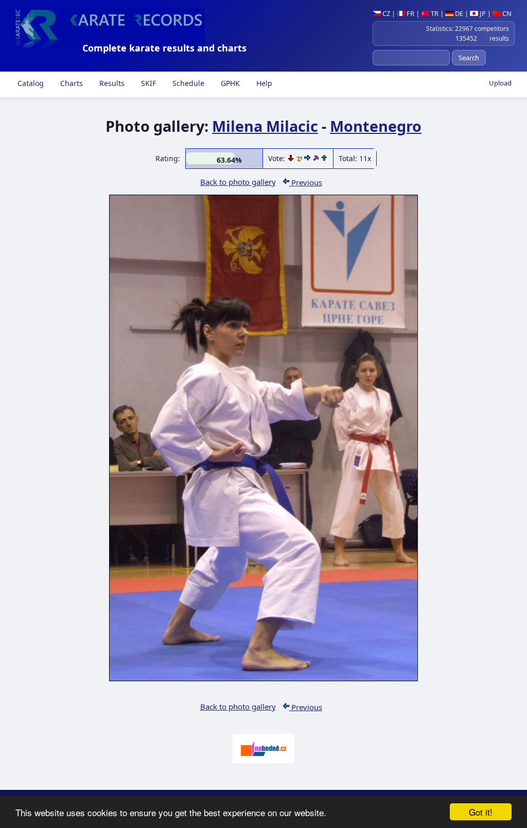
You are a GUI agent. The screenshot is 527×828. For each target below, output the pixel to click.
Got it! (481, 811)
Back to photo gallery (238, 182)
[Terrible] (291, 158)
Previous (305, 182)
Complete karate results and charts (164, 48)
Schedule (187, 83)
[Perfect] (316, 158)
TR (433, 13)
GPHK (229, 83)
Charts (70, 83)
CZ (385, 13)
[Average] (300, 158)
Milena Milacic (265, 126)
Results (111, 83)
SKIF (147, 83)
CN (506, 13)
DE (458, 13)
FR (409, 13)
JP (482, 13)
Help (263, 83)
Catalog (29, 83)
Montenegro (375, 126)
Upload (500, 83)
